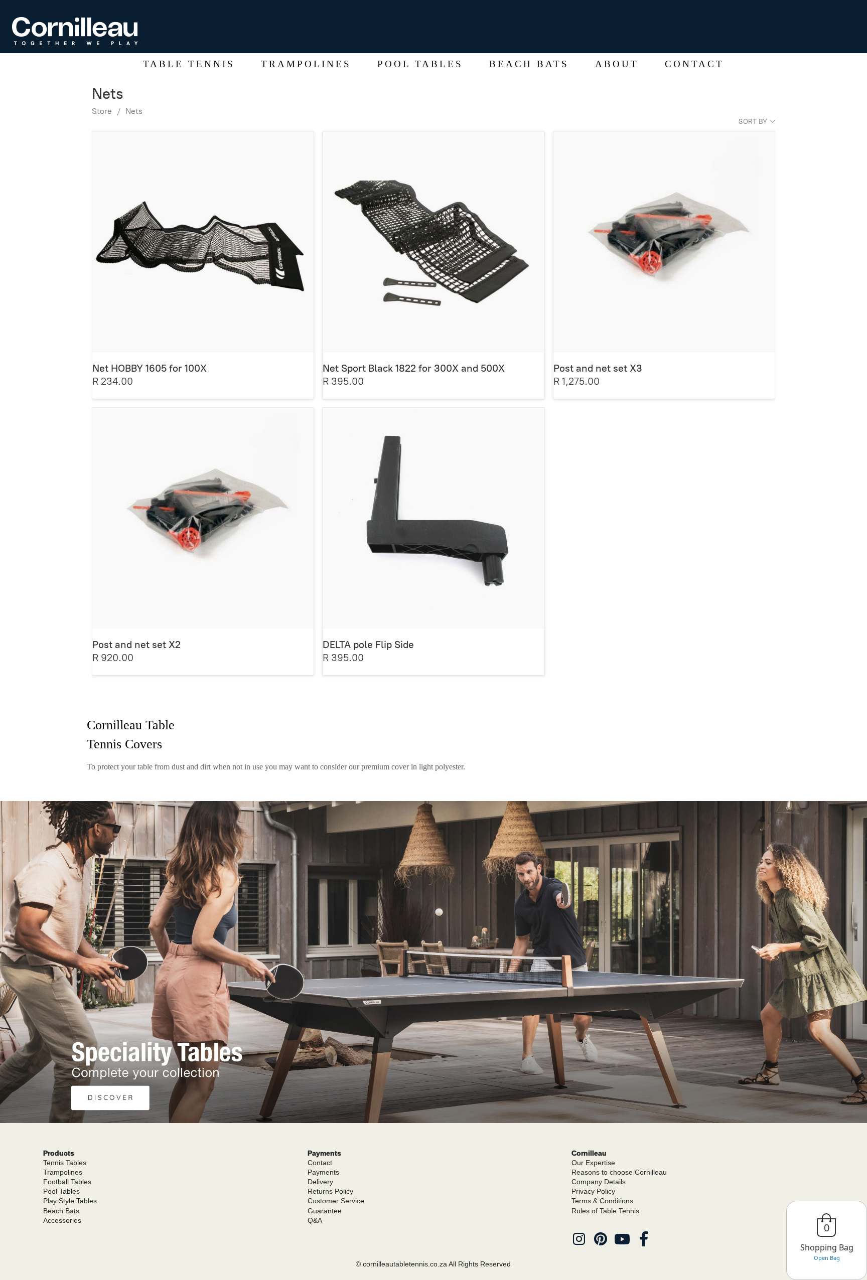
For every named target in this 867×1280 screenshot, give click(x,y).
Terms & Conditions (602, 1201)
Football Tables (67, 1182)
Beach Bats (529, 64)
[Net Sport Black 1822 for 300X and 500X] (433, 242)
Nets (133, 111)
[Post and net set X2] (203, 518)
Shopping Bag (826, 1247)
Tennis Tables (64, 1163)
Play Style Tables (70, 1201)
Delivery (320, 1182)
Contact (694, 64)
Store (102, 111)
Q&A (315, 1220)
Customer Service (336, 1201)
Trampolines (306, 64)
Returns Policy (330, 1191)
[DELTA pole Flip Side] (433, 518)
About (617, 64)
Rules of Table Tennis (605, 1211)
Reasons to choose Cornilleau (619, 1172)
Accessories (62, 1220)
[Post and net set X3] (664, 242)
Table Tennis (189, 64)
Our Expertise (593, 1163)
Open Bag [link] (827, 1257)
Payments (323, 1172)
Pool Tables (420, 64)
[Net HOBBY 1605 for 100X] (203, 242)
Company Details (598, 1182)
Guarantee (325, 1211)
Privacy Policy (593, 1191)
